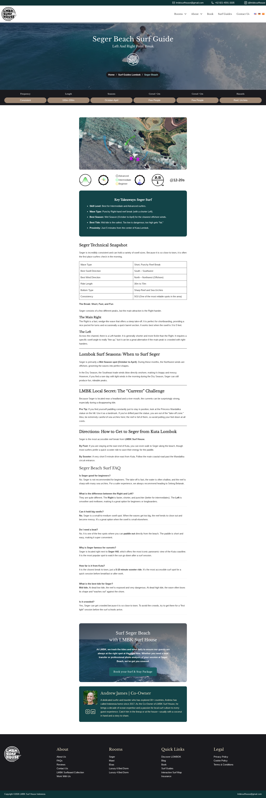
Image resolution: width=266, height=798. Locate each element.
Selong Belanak (176, 483)
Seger (112, 756)
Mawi (111, 760)
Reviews (61, 764)
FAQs (59, 760)
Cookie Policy (221, 760)
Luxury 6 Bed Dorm (119, 768)
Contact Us (243, 13)
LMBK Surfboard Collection (70, 772)
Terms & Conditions (223, 764)
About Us (61, 756)
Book (210, 13)
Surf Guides (225, 13)
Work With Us (64, 776)
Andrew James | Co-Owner (126, 693)
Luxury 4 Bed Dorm (119, 772)
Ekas (111, 764)
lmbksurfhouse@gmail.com (249, 794)
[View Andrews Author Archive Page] (90, 698)
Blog (163, 760)
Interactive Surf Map (171, 772)
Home (111, 74)
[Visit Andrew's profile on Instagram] (87, 712)
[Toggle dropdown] (185, 14)
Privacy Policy (221, 756)
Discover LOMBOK (171, 756)
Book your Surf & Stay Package (133, 671)
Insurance (166, 776)
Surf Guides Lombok (129, 74)
